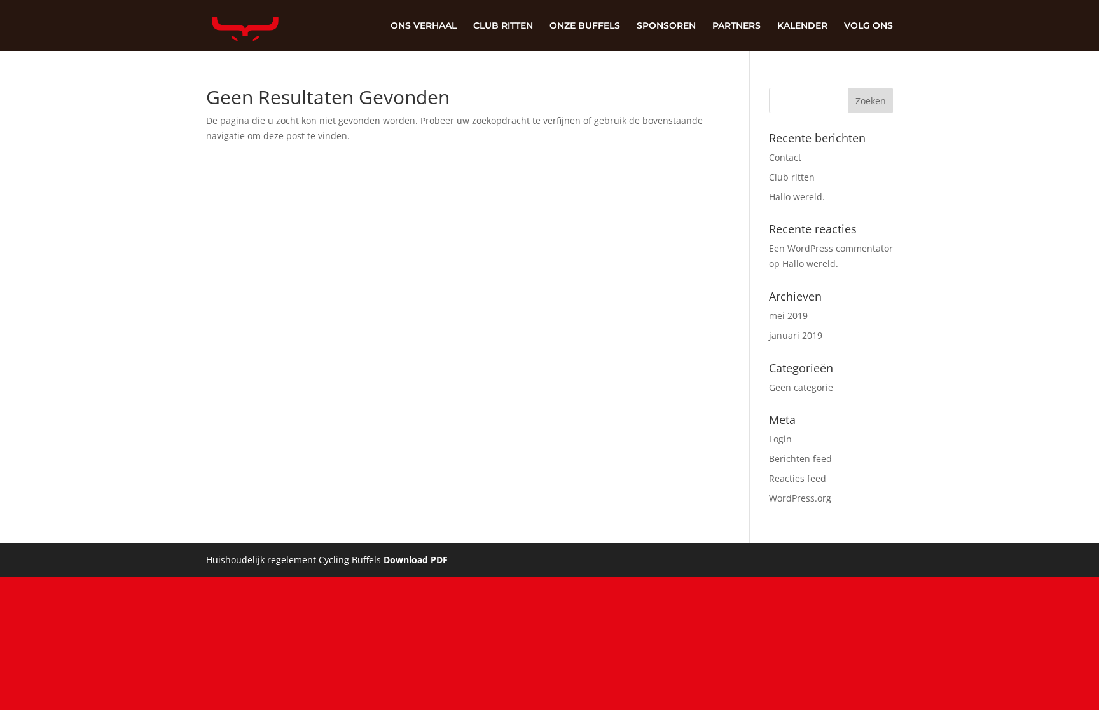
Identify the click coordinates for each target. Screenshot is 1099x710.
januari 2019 (795, 335)
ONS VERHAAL (424, 26)
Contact (785, 157)
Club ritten (792, 177)
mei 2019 (788, 316)
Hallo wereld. (797, 197)
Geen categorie (801, 387)
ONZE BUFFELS (585, 26)
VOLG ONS (868, 26)
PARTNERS (736, 26)
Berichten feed (800, 459)
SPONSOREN (666, 26)
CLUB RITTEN (503, 26)
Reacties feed (797, 478)
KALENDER (802, 26)
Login (780, 439)
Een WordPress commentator (831, 248)
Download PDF (416, 560)
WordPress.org (800, 498)
